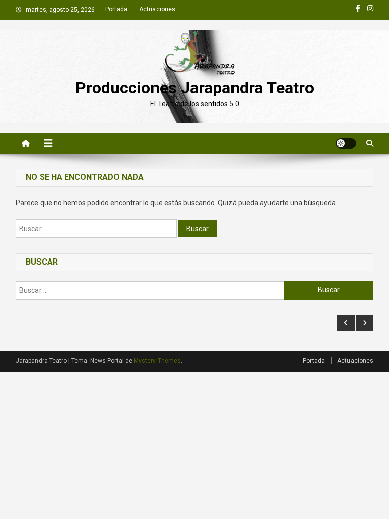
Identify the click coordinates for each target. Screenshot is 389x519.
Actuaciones (157, 9)
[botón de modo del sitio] (346, 143)
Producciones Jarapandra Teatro (194, 87)
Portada (116, 9)
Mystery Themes (157, 360)
